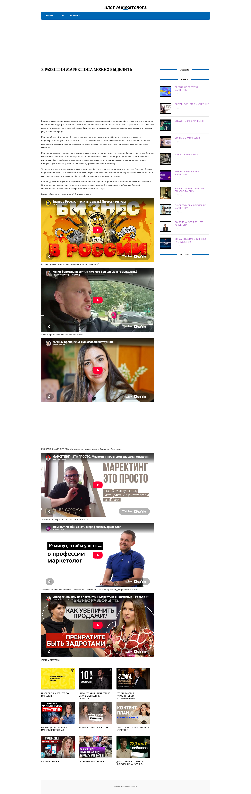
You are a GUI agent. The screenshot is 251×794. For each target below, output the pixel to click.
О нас (61, 15)
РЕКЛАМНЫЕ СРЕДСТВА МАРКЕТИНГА (186, 88)
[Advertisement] (125, 41)
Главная (49, 15)
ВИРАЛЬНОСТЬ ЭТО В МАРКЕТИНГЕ (192, 104)
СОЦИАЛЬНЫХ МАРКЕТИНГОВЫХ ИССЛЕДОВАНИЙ (190, 240)
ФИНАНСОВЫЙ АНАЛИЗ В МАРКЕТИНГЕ (187, 173)
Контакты (75, 15)
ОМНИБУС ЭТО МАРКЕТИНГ (188, 137)
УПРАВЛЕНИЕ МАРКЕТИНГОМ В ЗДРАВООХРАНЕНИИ (190, 189)
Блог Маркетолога (125, 7)
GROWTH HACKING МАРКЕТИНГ (190, 120)
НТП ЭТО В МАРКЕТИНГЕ (186, 154)
